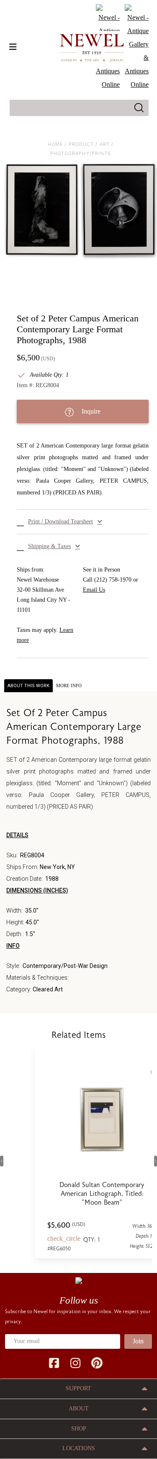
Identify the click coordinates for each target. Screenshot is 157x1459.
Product (81, 144)
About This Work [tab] (28, 685)
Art (105, 144)
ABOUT (79, 1408)
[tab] (69, 685)
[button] (83, 522)
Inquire (90, 411)
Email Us (94, 590)
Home (55, 144)
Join (138, 1341)
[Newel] (78, 1279)
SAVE (132, 1072)
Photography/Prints (80, 153)
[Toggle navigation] (13, 47)
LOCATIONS (78, 1448)
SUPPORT (78, 1388)
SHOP (78, 1428)
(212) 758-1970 (112, 580)
